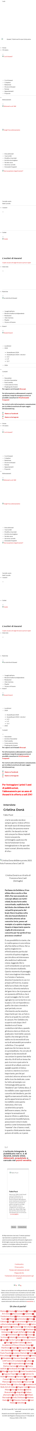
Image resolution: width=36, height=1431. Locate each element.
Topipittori (6, 1327)
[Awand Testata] (18, 41)
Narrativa (20, 1376)
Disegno (32, 1337)
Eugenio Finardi (10, 1374)
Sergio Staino (13, 1371)
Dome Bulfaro (19, 1395)
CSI (10, 1400)
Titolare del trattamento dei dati (19, 1270)
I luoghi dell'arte (19, 1332)
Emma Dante (16, 1382)
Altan (4, 1371)
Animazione (6, 1332)
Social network (20, 1321)
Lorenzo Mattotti (20, 1353)
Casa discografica (19, 1379)
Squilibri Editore (18, 1342)
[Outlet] (11, 247)
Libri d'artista (6, 1350)
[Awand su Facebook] (15, 1286)
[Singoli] (19, 181)
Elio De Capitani (14, 1340)
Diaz (13, 1390)
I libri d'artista (28, 1327)
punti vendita (23, 1160)
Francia (28, 1363)
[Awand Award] (19, 338)
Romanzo (10, 1376)
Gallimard (22, 1366)
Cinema (11, 1311)
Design (3, 1329)
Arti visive (6, 1314)
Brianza (30, 1332)
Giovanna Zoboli (29, 1340)
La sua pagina (14, 1214)
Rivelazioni (16, 1327)
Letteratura (21, 1319)
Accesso (9, 13)
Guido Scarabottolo (28, 1371)
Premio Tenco (5, 1384)
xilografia (20, 1392)
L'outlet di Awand (12, 258)
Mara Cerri (28, 1382)
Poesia (30, 1311)
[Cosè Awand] (19, 67)
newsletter (30, 1301)
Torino (31, 1353)
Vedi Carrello (6, 203)
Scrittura (4, 1337)
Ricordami (10, 10)
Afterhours (29, 1329)
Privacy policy (19, 1267)
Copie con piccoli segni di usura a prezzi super (16, 262)
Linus (3, 1335)
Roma (33, 1355)
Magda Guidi (23, 1387)
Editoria (3, 1321)
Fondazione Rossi (7, 1316)
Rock (8, 1342)
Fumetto (28, 1314)
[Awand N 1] (10, 221)
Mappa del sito (19, 1273)
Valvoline (20, 1403)
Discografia (23, 1348)
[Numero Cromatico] (28, 280)
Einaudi (22, 1335)
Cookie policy (19, 1264)
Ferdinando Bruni (15, 1369)
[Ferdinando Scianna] (28, 646)
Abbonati (8, 1158)
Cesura (30, 1335)
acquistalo (20, 1158)
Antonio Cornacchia (15, 1329)
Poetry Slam (25, 1350)
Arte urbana (4, 1355)
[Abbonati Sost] (19, 140)
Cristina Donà (22, 1227)
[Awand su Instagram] (19, 1286)
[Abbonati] (19, 117)
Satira (33, 1324)
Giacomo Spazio (19, 1358)
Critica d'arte (18, 1384)
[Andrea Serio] (10, 280)
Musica (14, 1227)
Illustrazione (17, 1314)
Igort (4, 1340)
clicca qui (22, 389)
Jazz (31, 1348)
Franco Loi (30, 1376)
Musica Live (24, 1324)
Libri (10, 1321)
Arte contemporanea (25, 1316)
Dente (20, 1374)
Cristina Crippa (30, 1369)
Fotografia (21, 1311)
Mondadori (7, 1358)
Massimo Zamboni (21, 1400)
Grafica (6, 1363)
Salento (12, 1337)
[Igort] (10, 646)
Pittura (16, 1350)
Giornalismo (22, 1337)
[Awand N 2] (28, 221)
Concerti (6, 1379)
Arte (31, 1319)
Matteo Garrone (9, 1366)
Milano (11, 1319)
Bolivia (14, 1355)
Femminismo (13, 1335)
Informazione (24, 1355)
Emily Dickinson (18, 1397)
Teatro (3, 1319)
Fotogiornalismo (17, 1363)
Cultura (29, 1361)
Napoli (14, 1348)
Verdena (20, 1390)
